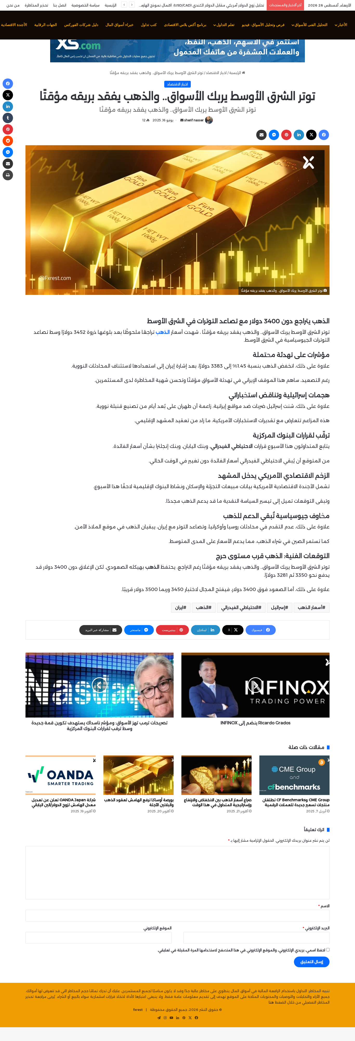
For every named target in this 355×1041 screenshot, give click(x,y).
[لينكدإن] (299, 135)
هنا (271, 1002)
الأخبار (342, 25)
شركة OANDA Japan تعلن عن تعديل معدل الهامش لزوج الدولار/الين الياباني (64, 802)
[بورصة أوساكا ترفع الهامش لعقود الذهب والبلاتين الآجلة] (138, 775)
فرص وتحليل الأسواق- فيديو (263, 25)
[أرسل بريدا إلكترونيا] (181, 120)
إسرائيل (278, 607)
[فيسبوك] (324, 135)
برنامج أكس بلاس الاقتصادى (185, 25)
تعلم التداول (225, 25)
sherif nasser (193, 120)
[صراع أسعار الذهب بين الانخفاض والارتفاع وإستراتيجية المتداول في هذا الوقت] (216, 775)
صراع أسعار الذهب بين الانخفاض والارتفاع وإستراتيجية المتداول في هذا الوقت (218, 802)
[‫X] (311, 135)
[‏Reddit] (8, 141)
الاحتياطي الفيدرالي (239, 607)
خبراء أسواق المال (120, 25)
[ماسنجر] (274, 135)
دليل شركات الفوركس (81, 25)
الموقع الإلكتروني (157, 928)
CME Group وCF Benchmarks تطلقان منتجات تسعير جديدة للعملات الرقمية (296, 802)
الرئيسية (110, 5)
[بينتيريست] (286, 135)
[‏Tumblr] (8, 118)
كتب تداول (149, 25)
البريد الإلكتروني (316, 928)
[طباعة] (8, 175)
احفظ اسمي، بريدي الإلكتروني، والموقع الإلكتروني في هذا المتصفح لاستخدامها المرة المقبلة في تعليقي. (241, 950)
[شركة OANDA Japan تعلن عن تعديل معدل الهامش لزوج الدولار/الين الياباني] (60, 775)
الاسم (324, 906)
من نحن (12, 5)
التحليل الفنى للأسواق (311, 25)
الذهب (202, 607)
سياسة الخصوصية (85, 5)
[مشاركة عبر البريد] (261, 135)
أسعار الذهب (310, 607)
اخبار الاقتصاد (216, 73)
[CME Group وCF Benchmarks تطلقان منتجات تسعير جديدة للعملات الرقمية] (294, 775)
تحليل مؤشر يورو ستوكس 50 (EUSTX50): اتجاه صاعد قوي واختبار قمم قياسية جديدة (196, 5)
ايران (179, 607)
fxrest (138, 1009)
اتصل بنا (59, 5)
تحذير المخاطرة (36, 5)
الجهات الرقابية (45, 25)
